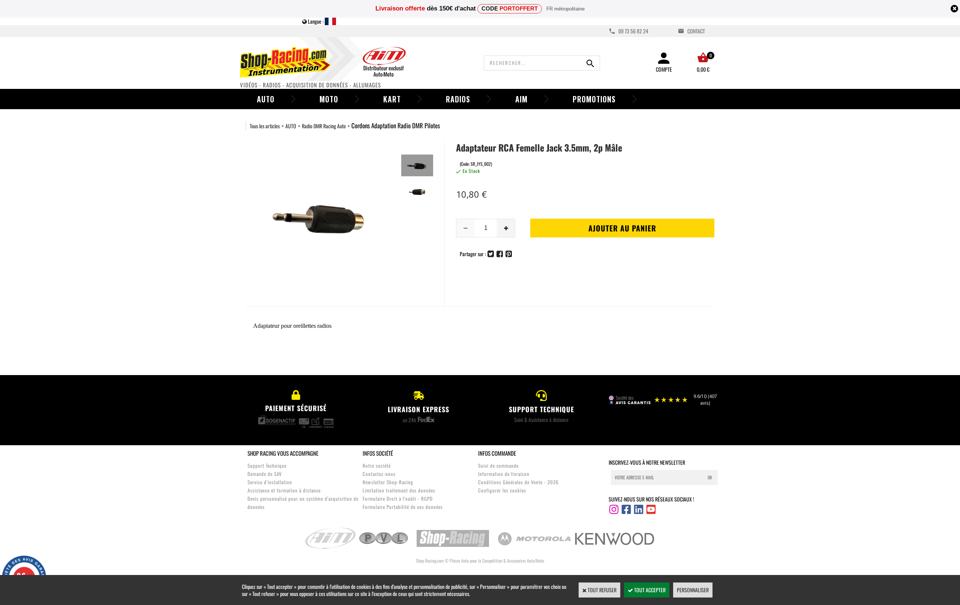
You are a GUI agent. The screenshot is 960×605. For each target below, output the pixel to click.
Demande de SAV (265, 473)
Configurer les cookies (502, 490)
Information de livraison (504, 473)
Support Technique (267, 465)
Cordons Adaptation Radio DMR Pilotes (395, 125)
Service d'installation (270, 482)
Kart (392, 99)
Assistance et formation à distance (284, 490)
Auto (265, 99)
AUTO (290, 126)
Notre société (377, 465)
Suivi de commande (498, 465)
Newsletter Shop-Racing (388, 482)
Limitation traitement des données (399, 490)
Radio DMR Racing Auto (324, 126)
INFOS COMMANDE (497, 453)
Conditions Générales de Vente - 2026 (518, 482)
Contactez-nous (379, 473)
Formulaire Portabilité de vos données (403, 506)
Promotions (594, 99)
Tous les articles (265, 126)
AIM (521, 99)
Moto (329, 99)
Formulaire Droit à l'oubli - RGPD (398, 498)
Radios (458, 99)
